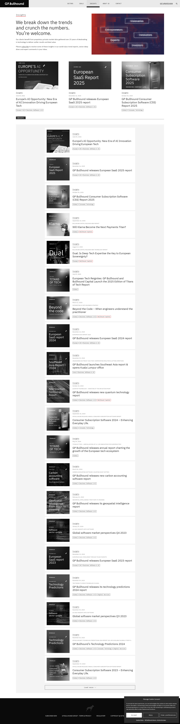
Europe (19, 110)
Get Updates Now (166, 3)
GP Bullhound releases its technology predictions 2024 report (101, 588)
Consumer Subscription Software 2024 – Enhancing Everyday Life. (102, 421)
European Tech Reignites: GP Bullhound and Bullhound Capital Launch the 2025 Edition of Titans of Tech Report (102, 281)
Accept (134, 715)
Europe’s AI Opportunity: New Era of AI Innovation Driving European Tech (36, 102)
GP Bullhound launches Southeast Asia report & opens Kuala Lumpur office (100, 366)
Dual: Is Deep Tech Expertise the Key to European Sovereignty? (101, 255)
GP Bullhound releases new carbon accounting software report (99, 477)
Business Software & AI (35, 110)
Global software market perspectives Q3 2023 (99, 616)
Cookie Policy (140, 720)
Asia (74, 372)
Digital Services (103, 594)
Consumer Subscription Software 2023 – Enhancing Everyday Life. (102, 671)
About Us (106, 3)
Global (124, 110)
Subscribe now (51, 716)
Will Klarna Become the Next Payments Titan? (99, 227)
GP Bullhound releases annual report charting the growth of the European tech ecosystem (101, 449)
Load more (88, 687)
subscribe (25, 47)
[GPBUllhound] (14, 3)
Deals (81, 3)
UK (24, 110)
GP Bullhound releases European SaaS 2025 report (89, 100)
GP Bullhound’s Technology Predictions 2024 (98, 644)
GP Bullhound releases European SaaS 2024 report (102, 338)
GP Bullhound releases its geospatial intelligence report (100, 505)
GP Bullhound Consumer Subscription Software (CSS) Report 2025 (139, 102)
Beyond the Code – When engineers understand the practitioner (102, 310)
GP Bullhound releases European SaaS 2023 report (102, 560)
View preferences (168, 715)
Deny (151, 715)
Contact (118, 3)
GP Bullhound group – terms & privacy (155, 720)
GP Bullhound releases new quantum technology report (100, 393)
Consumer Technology (136, 110)
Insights (93, 3)
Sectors (70, 3)
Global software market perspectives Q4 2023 (99, 532)
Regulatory (100, 716)
